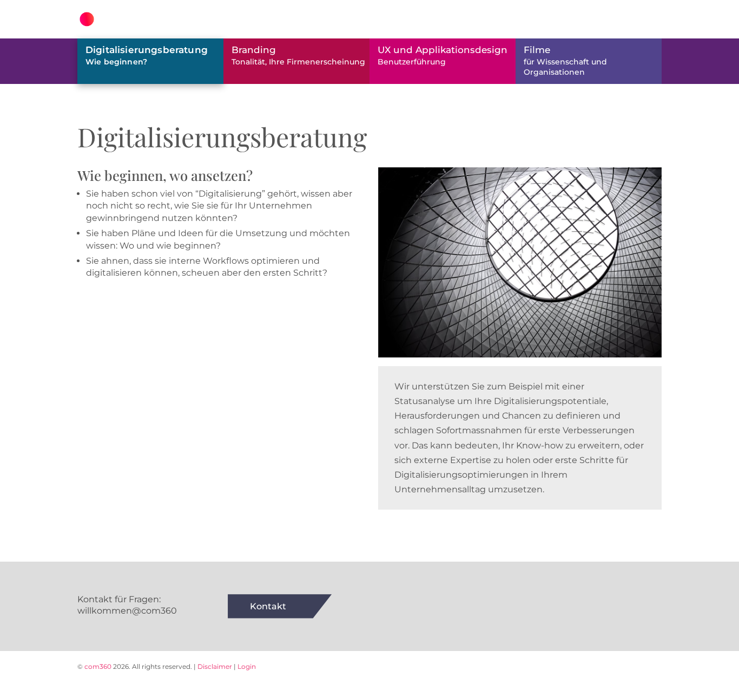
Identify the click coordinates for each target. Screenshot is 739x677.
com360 (97, 666)
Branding (298, 55)
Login (246, 666)
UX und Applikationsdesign (442, 55)
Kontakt (268, 606)
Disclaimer (214, 666)
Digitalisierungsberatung (146, 55)
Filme (565, 60)
